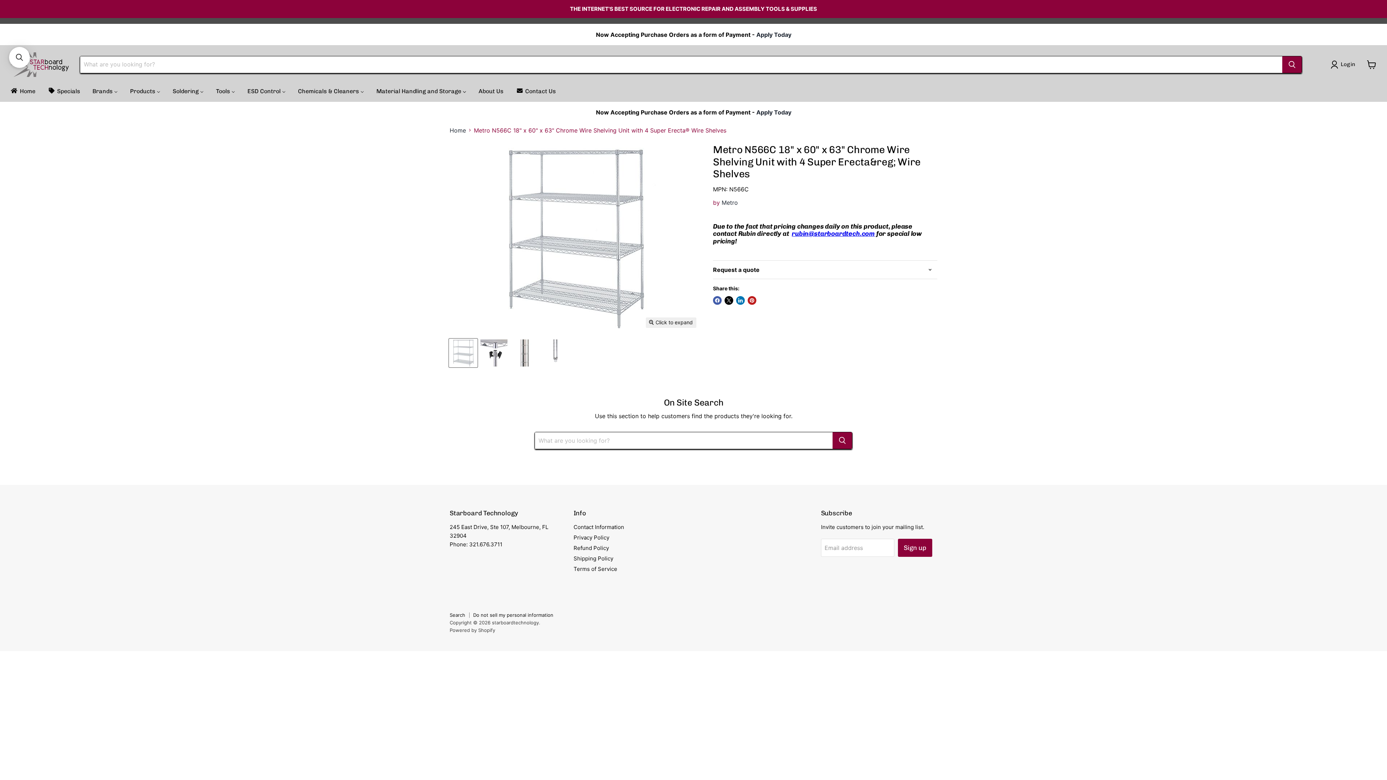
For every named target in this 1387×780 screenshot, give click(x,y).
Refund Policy (591, 548)
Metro (730, 202)
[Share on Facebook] (717, 300)
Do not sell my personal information (513, 615)
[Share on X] (729, 300)
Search (457, 615)
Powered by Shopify (472, 630)
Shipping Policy (593, 558)
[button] (19, 57)
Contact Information (599, 527)
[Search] (1292, 64)
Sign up (915, 548)
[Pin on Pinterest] (752, 300)
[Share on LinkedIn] (740, 300)
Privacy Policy (591, 537)
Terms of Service (595, 569)
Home (458, 130)
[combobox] (681, 64)
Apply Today (773, 34)
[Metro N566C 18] (463, 353)
